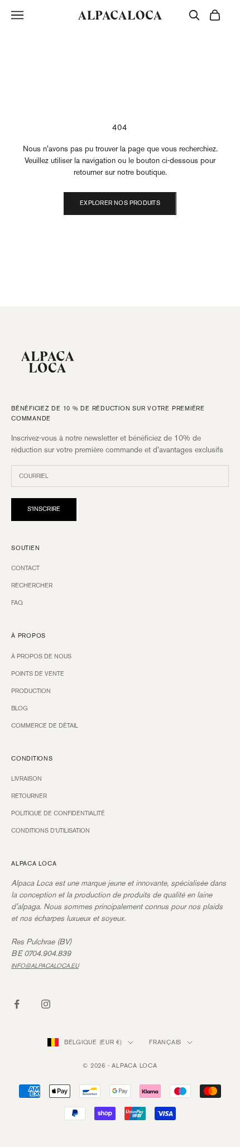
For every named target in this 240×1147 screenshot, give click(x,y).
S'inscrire (43, 509)
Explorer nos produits (120, 203)
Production (31, 691)
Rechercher (31, 586)
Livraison (26, 779)
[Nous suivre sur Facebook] (16, 1004)
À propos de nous (41, 656)
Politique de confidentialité (58, 813)
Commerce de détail (44, 726)
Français (165, 1042)
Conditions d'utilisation (50, 831)
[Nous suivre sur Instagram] (45, 1004)
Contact (25, 568)
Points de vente (37, 674)
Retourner (29, 796)
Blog (19, 708)
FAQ (17, 603)
